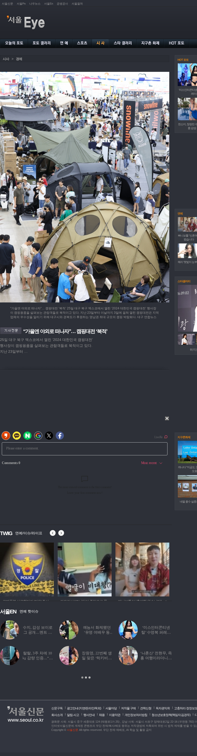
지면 (82, 708)
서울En (48, 3)
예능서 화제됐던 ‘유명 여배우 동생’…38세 (97, 632)
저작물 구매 (128, 708)
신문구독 (57, 708)
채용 (102, 715)
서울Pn (21, 3)
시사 (6, 59)
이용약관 (114, 715)
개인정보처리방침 (136, 715)
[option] (27, 569)
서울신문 (7, 3)
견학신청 (145, 708)
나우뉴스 (35, 3)
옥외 (97, 708)
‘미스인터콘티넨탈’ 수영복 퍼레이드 (156, 632)
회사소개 (57, 715)
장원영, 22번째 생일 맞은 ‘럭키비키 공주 (97, 658)
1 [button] (82, 677)
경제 (19, 59)
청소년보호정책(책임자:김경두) (171, 715)
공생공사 (62, 3)
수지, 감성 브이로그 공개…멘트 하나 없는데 (38, 632)
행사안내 (89, 715)
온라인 (90, 708)
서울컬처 (77, 3)
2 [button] (86, 677)
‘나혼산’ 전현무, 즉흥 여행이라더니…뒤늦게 (156, 658)
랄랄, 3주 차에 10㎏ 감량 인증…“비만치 (37, 658)
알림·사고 (73, 715)
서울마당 (111, 708)
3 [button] (89, 677)
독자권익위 (163, 708)
